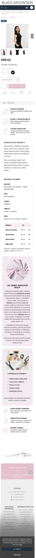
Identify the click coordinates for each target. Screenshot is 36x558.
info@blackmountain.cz (19, 492)
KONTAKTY (25, 528)
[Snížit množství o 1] (8, 87)
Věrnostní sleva (9, 526)
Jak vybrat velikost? (25, 512)
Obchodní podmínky (9, 517)
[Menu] (32, 8)
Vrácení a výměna (9, 529)
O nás (25, 521)
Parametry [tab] (10, 103)
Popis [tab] (4, 103)
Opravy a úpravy (25, 514)
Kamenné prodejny (25, 525)
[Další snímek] (32, 36)
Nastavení (17, 555)
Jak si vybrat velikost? (16, 382)
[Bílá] (3, 72)
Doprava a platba (9, 512)
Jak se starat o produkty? (25, 510)
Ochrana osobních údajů (9, 519)
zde (20, 545)
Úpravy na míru (14, 385)
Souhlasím (18, 549)
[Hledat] (2, 8)
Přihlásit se (30, 472)
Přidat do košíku (18, 86)
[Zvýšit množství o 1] (8, 85)
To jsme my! (25, 516)
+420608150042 (19, 494)
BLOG (25, 519)
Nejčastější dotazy (15, 391)
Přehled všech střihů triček (18, 379)
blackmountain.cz (18, 497)
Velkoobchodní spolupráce (9, 523)
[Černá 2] (13, 72)
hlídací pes (21, 93)
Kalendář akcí (25, 523)
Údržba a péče (14, 388)
